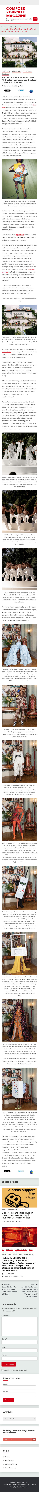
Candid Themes (22, 1487)
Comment (6, 1316)
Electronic (9, 1249)
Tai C (21, 86)
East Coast (6, 71)
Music (4, 1209)
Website (5, 1355)
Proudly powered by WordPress (15, 1484)
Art (3, 1249)
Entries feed (9, 1460)
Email (4, 1347)
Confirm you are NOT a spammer (15, 1370)
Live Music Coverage (23, 1252)
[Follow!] (21, 91)
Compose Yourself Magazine (16, 12)
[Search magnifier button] (34, 1439)
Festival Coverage (21, 1249)
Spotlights (5, 74)
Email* (5, 1392)
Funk (30, 1249)
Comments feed (11, 1464)
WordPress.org (10, 1468)
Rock (9, 1255)
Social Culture (16, 71)
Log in (7, 1457)
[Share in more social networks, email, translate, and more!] (31, 93)
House (12, 1252)
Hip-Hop (5, 1252)
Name (4, 1339)
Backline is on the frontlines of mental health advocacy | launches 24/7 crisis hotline (17, 1215)
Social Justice (27, 71)
